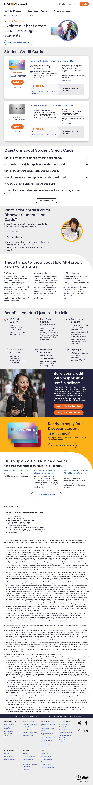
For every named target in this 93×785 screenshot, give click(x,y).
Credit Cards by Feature (37, 11)
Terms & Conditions (65, 716)
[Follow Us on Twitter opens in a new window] (79, 722)
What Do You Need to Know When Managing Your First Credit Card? (75, 472)
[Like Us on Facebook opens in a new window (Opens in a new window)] (86, 722)
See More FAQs (46, 201)
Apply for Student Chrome (69, 412)
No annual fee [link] (66, 80)
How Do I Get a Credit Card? (16, 470)
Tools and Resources (62, 11)
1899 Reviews (22, 75)
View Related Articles (46, 494)
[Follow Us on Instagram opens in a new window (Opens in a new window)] (79, 730)
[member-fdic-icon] (85, 777)
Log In (84, 4)
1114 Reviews (22, 119)
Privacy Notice (79, 716)
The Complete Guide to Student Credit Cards (44, 471)
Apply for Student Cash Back (68, 406)
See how (10, 76)
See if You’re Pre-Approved (18, 42)
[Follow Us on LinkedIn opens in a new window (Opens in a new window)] (86, 730)
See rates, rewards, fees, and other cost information (44, 92)
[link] (43, 68)
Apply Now (17, 82)
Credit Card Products (12, 11)
